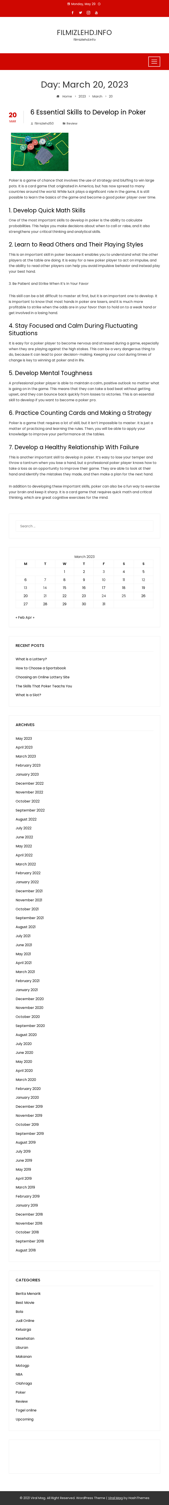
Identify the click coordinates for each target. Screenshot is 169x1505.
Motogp (22, 1365)
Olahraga (24, 1383)
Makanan (24, 1356)
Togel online (26, 1410)
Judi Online (25, 1320)
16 (84, 587)
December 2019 (29, 1106)
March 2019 (25, 1187)
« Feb (20, 617)
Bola (19, 1311)
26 (143, 595)
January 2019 (27, 1205)
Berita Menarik (28, 1293)
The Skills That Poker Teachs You (44, 686)
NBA (19, 1374)
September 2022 (30, 810)
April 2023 (24, 747)
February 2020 (28, 1088)
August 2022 (26, 819)
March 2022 (26, 864)
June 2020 (24, 1052)
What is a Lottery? (31, 659)
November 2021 (29, 900)
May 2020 (24, 1061)
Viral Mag (115, 1498)
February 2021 (28, 980)
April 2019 (24, 1178)
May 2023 (24, 738)
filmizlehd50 (44, 123)
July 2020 (24, 1043)
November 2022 (29, 792)
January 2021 (27, 989)
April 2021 (24, 962)
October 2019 (27, 1124)
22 (64, 595)
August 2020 (26, 1034)
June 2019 (24, 1160)
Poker (21, 1392)
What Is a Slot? (28, 694)
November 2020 (29, 1007)
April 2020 (24, 1070)
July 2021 (23, 935)
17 (103, 587)
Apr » (30, 617)
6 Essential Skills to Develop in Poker (88, 112)
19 (143, 587)
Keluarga (23, 1329)
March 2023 (26, 756)
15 (64, 587)
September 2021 (30, 917)
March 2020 (26, 1079)
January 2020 (27, 1097)
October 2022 (28, 801)
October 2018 (27, 1232)
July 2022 (23, 828)
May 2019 (23, 1169)
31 (103, 604)
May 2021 (23, 954)
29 (64, 604)
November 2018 (29, 1223)
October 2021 (27, 909)
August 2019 (26, 1142)
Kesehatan (25, 1338)
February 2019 (28, 1196)
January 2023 (27, 774)
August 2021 (26, 926)
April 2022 (24, 855)
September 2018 (30, 1241)
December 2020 (30, 998)
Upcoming (24, 1419)
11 (124, 579)
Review (72, 123)
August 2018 (26, 1250)
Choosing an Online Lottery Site (43, 677)
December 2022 (30, 783)
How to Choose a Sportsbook (41, 668)
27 (26, 604)
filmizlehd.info (84, 32)
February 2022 (28, 873)
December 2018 (29, 1214)
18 (123, 587)
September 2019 (30, 1133)
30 (84, 604)
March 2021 (25, 971)
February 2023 (28, 765)
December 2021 (29, 891)
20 (26, 595)
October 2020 (28, 1016)
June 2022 (24, 837)
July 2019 (23, 1151)
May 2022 (24, 846)
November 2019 (29, 1115)
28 (45, 604)
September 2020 (30, 1025)
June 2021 (24, 945)
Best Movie (25, 1302)
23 (84, 595)
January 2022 (27, 882)
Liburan (22, 1347)
